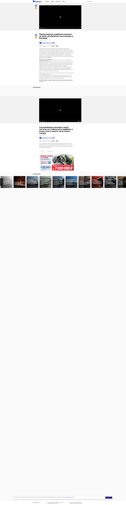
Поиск (90, 1)
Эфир (63, 1)
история (42, 151)
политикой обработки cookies (68, 497)
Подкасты (58, 1)
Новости (47, 1)
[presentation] (1, 182)
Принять (108, 497)
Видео (52, 1)
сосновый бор (49, 151)
